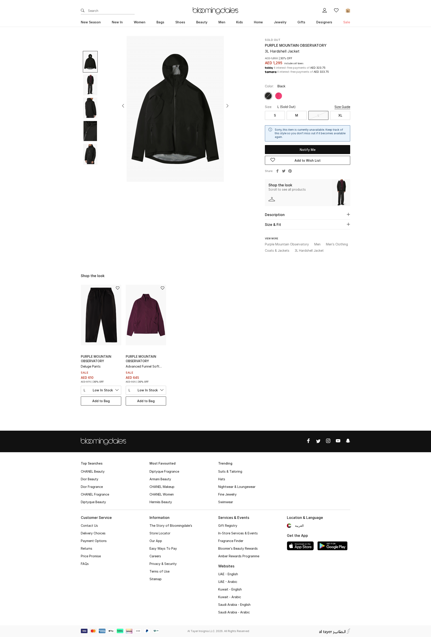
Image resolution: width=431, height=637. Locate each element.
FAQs (85, 564)
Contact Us (89, 525)
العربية (299, 525)
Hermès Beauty (161, 502)
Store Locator (160, 533)
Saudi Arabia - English (234, 604)
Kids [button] (239, 22)
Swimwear (225, 502)
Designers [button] (324, 22)
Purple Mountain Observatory (295, 45)
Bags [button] (160, 22)
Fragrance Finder (230, 541)
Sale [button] (346, 22)
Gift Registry (227, 525)
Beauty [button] (201, 22)
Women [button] (139, 22)
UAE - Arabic (227, 582)
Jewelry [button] (280, 22)
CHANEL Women (162, 494)
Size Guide (342, 107)
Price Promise (91, 556)
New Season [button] (91, 22)
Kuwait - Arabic (229, 597)
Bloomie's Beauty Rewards (238, 548)
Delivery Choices (93, 533)
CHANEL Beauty (93, 471)
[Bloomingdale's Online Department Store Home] (215, 10)
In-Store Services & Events (238, 533)
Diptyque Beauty (93, 502)
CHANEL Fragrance (95, 494)
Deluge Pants (91, 366)
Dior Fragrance (92, 487)
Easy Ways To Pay (163, 548)
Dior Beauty (89, 479)
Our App (156, 541)
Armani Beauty (160, 479)
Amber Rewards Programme (238, 556)
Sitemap (156, 579)
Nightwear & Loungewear (236, 487)
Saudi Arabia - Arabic (234, 612)
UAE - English (228, 574)
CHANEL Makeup (162, 487)
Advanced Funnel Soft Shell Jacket (142, 366)
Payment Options (94, 541)
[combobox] (101, 390)
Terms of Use (159, 571)
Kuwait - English (230, 589)
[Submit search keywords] (82, 11)
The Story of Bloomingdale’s (171, 525)
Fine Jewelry (227, 494)
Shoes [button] (180, 22)
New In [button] (117, 22)
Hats (221, 479)
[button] (123, 106)
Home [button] (258, 22)
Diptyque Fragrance (164, 471)
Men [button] (221, 22)
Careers (155, 556)
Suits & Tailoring (230, 471)
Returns (86, 548)
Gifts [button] (301, 22)
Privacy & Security (163, 564)
